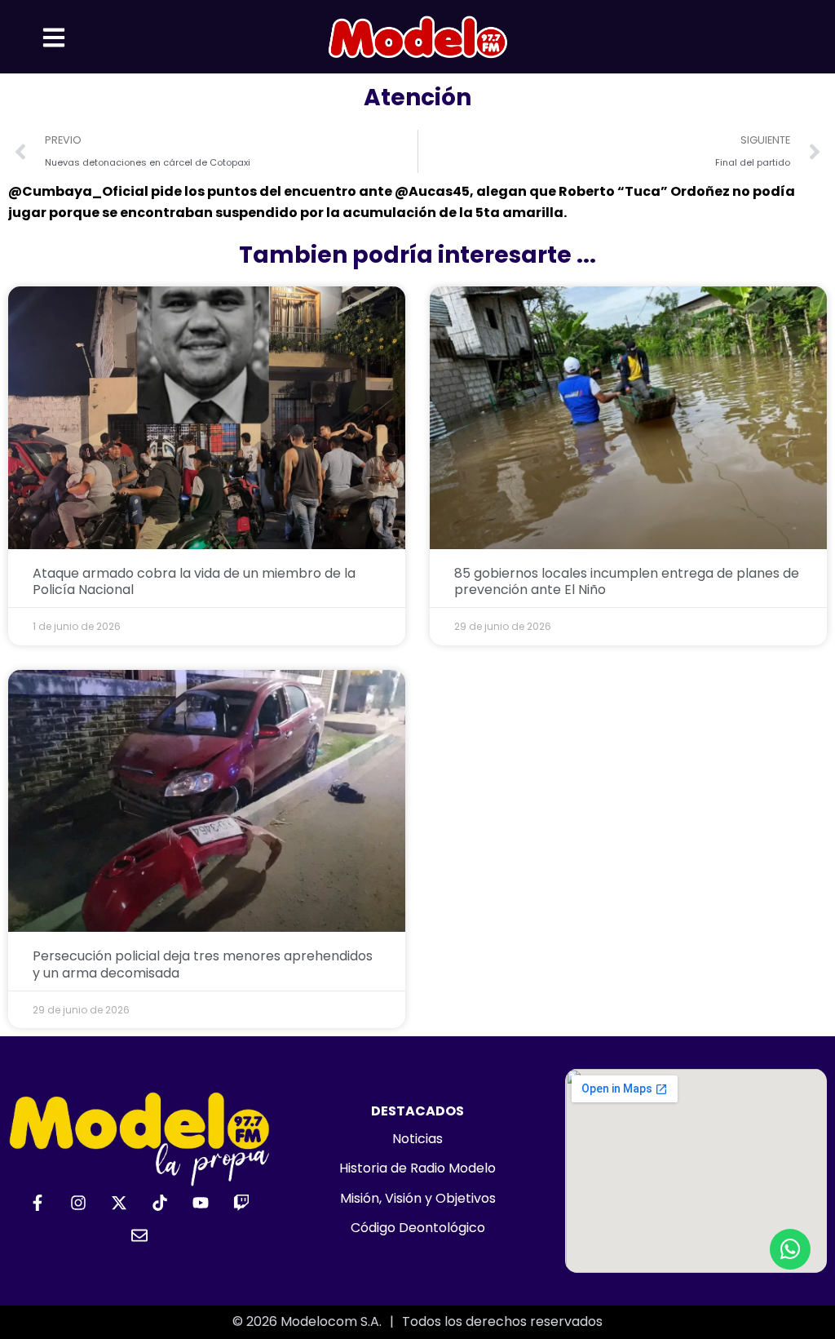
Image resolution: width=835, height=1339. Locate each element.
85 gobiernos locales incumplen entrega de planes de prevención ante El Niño (626, 582)
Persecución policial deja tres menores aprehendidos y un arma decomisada (203, 964)
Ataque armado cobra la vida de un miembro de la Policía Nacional (194, 582)
